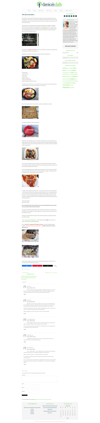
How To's (68, 74)
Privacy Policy (43, 421)
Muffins (64, 76)
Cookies (67, 72)
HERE (47, 219)
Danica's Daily (50, 4)
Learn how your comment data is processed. (43, 399)
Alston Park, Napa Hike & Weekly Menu (29, 277)
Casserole (70, 70)
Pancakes (70, 76)
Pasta (74, 76)
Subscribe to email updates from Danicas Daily (32, 407)
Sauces (76, 78)
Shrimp (66, 80)
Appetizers (64, 68)
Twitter (32, 409)
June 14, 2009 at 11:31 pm (31, 336)
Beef (63, 70)
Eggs (72, 72)
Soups (68, 82)
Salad (69, 78)
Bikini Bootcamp (27, 269)
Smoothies (75, 80)
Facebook (32, 410)
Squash (71, 82)
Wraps (73, 87)
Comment (24, 375)
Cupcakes (70, 72)
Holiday (65, 74)
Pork (63, 78)
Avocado (68, 68)
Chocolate (63, 72)
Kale (73, 74)
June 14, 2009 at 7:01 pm (31, 287)
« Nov (67, 417)
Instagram (32, 413)
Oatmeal (67, 76)
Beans (74, 68)
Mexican (76, 74)
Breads (66, 70)
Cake (68, 70)
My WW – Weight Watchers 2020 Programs (29, 276)
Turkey (64, 85)
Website (23, 391)
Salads (72, 79)
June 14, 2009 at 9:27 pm (31, 301)
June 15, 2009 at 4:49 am (31, 349)
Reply (25, 294)
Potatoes (66, 78)
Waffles (71, 87)
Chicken (74, 70)
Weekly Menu (24, 279)
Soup (65, 82)
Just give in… (50, 412)
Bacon (71, 68)
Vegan (68, 85)
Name (23, 383)
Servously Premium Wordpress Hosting (59, 421)
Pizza (77, 76)
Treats (74, 82)
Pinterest (32, 412)
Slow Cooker (70, 80)
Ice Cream (71, 74)
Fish (74, 72)
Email (23, 387)
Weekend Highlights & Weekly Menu (50, 411)
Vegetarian (65, 87)
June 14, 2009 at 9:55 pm (31, 320)
